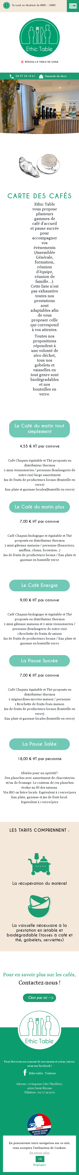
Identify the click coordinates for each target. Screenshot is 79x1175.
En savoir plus (39, 1152)
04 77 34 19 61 (25, 76)
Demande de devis (55, 76)
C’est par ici (37, 998)
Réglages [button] (39, 1164)
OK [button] (40, 1159)
